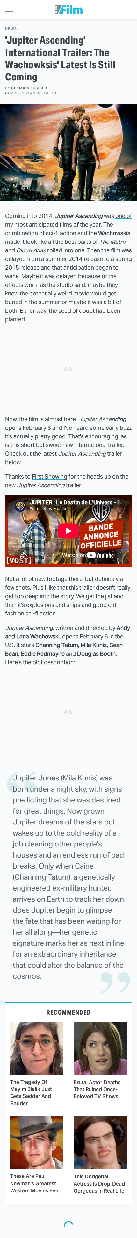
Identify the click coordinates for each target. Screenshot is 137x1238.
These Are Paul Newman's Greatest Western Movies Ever (35, 1183)
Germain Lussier (29, 88)
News (11, 29)
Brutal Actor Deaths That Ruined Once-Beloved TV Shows (97, 1089)
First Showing (49, 476)
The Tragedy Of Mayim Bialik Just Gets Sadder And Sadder (31, 1093)
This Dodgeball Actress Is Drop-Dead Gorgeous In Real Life (99, 1183)
